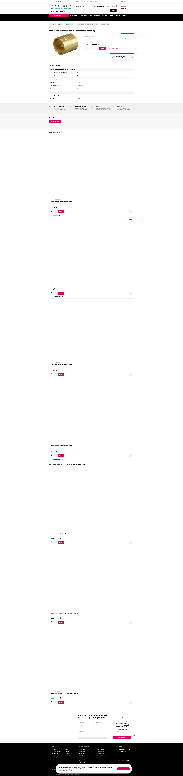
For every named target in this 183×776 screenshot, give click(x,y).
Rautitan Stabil (100, 749)
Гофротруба (82, 755)
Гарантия (118, 15)
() (124, 5)
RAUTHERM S (82, 762)
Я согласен (123, 768)
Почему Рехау (83, 15)
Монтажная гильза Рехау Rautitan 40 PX (61, 201)
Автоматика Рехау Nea (102, 755)
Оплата (111, 15)
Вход (122, 1)
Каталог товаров (58, 15)
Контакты (53, 19)
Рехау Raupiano (100, 751)
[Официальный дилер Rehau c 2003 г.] (61, 7)
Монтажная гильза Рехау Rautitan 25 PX (61, 445)
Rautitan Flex (82, 751)
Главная (54, 749)
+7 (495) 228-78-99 (98, 6)
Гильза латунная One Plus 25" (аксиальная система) (64, 613)
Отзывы (124, 15)
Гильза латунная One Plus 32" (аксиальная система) (64, 693)
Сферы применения (95, 15)
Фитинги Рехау (100, 753)
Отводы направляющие (84, 759)
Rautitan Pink (82, 753)
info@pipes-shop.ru (122, 751)
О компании (73, 15)
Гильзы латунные (79, 464)
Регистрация (127, 1)
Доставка (104, 15)
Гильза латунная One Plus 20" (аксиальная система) (64, 533)
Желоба (81, 761)
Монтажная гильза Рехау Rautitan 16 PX (61, 283)
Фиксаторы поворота (84, 757)
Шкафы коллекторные (102, 757)
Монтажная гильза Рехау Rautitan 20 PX (61, 364)
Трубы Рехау (82, 749)
